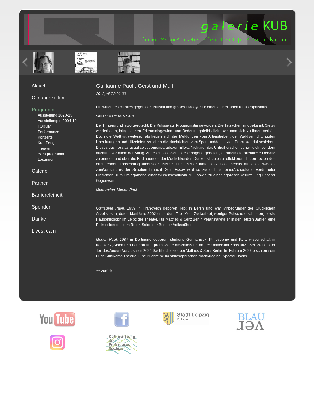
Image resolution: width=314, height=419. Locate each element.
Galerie (40, 171)
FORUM (44, 126)
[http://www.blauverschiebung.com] (250, 330)
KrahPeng (46, 143)
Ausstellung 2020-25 (55, 115)
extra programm (51, 154)
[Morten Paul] (129, 62)
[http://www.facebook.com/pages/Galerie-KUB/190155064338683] (121, 326)
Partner (40, 183)
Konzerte (45, 137)
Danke (39, 218)
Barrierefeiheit (47, 195)
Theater (44, 148)
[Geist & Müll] (86, 62)
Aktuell (39, 85)
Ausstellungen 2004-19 (57, 121)
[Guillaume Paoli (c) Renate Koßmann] (43, 62)
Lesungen (46, 159)
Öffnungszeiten (48, 97)
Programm (43, 109)
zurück (104, 271)
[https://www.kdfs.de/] (121, 352)
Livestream (44, 230)
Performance (48, 132)
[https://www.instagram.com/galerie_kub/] (57, 349)
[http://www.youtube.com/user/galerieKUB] (57, 326)
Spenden (42, 207)
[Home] (157, 44)
